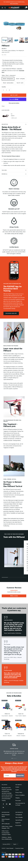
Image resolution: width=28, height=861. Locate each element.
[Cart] (25, 7)
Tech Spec (4, 170)
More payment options (14, 103)
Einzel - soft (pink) (20, 78)
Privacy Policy (18, 792)
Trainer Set (7, 733)
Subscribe (20, 775)
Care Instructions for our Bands (20, 804)
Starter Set (20, 713)
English (14, 844)
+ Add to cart (14, 117)
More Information (14, 3)
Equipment (17, 822)
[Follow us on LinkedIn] (3, 807)
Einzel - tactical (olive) (8, 82)
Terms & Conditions (20, 795)
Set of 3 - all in (20, 82)
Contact (17, 787)
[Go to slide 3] (14, 758)
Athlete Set (7, 713)
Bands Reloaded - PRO (6, 820)
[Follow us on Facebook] (3, 804)
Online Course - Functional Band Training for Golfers (6, 832)
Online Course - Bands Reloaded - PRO (7, 827)
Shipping (17, 797)
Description (5, 124)
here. (23, 779)
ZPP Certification (6, 823)
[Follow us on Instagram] (6, 804)
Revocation (18, 800)
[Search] (5, 7)
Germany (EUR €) (6, 844)
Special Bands (18, 820)
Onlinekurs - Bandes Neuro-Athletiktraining (7, 838)
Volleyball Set (21, 733)
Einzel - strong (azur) (8, 78)
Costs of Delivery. (12, 50)
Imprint (17, 789)
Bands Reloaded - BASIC (6, 815)
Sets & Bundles (19, 817)
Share (3, 106)
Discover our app (11, 313)
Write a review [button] (14, 595)
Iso (11, 113)
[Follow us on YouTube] (9, 804)
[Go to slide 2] (13, 758)
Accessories (18, 825)
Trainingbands (18, 814)
